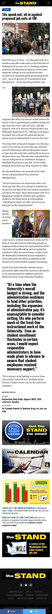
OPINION (29, 595)
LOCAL (29, 592)
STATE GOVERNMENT (14, 595)
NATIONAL (39, 592)
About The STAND (25, 598)
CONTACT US (41, 598)
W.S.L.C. (11, 598)
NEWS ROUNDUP (16, 592)
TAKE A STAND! (42, 595)
